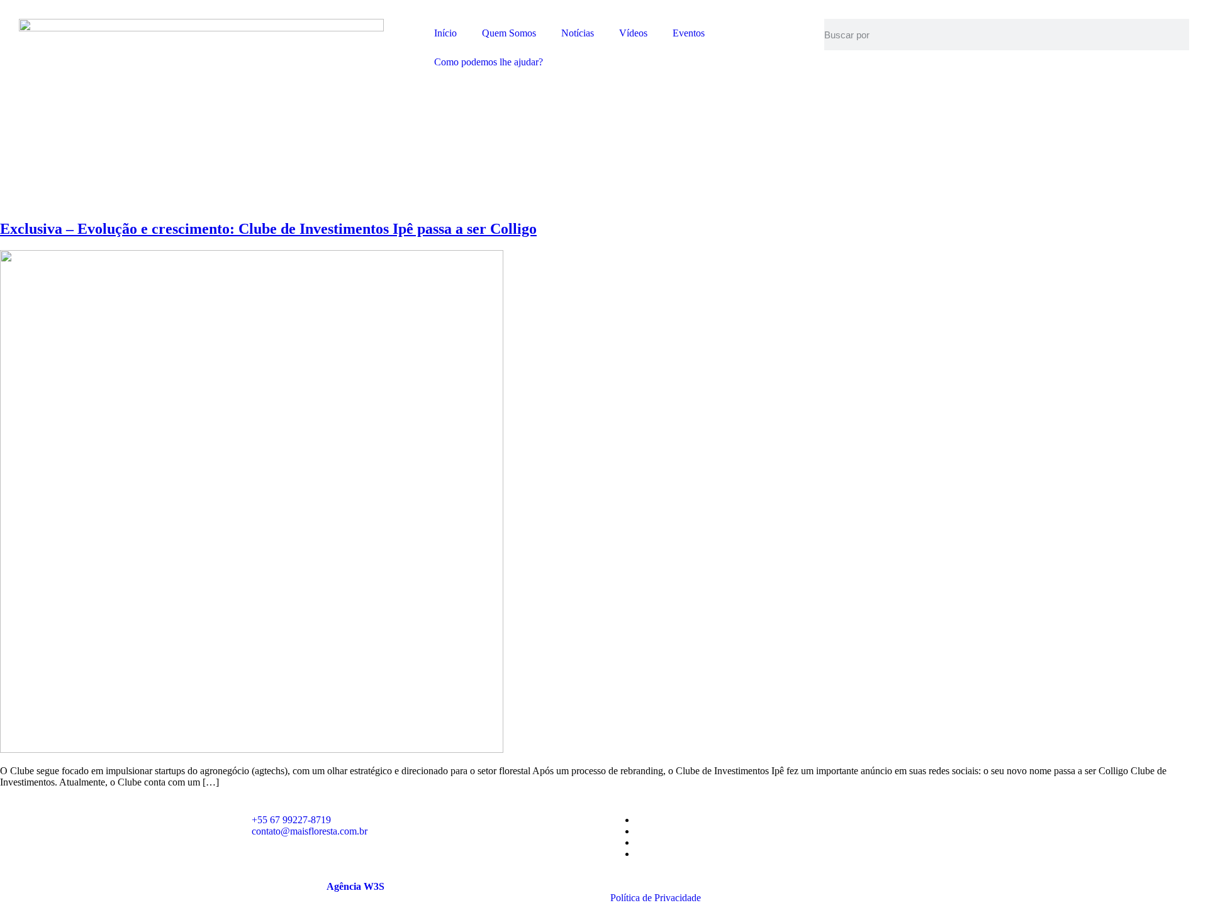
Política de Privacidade (655, 897)
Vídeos (633, 33)
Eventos (689, 33)
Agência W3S (355, 886)
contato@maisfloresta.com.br (309, 831)
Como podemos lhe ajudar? (488, 62)
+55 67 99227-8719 (291, 819)
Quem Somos (509, 33)
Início (445, 33)
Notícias (577, 33)
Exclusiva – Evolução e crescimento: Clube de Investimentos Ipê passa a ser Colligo (268, 229)
